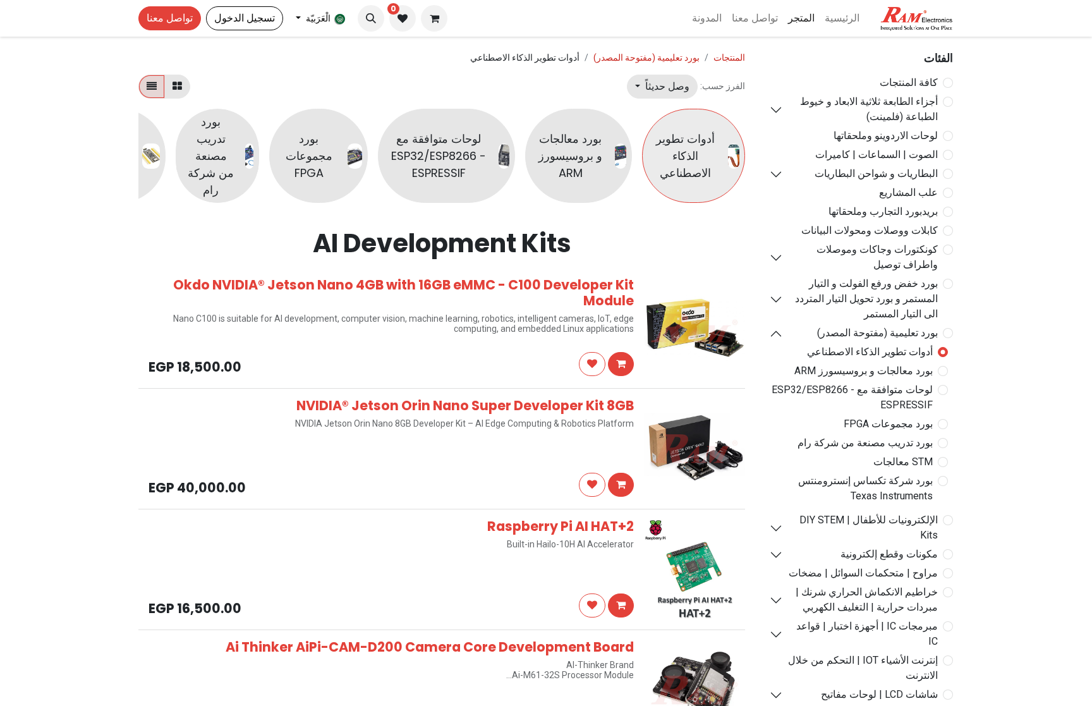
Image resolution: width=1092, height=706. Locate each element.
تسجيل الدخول (244, 18)
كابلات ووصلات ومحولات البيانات (869, 230)
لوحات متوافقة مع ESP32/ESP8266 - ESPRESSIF (852, 397)
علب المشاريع (908, 192)
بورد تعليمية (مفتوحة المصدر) (877, 333)
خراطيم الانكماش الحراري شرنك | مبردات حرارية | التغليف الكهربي (867, 599)
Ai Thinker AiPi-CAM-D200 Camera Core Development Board (430, 647)
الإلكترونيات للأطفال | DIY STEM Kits (868, 527)
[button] (371, 18)
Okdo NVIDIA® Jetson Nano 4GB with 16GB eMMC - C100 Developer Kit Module (403, 293)
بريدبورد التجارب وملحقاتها (883, 211)
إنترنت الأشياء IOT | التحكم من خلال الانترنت (863, 667)
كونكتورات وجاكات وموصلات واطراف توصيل (877, 257)
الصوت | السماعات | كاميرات (876, 155)
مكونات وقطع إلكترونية (889, 554)
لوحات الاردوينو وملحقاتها (886, 136)
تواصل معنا (170, 18)
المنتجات (729, 57)
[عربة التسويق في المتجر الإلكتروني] (434, 18)
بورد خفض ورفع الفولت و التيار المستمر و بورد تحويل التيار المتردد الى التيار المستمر (866, 298)
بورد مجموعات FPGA (888, 424)
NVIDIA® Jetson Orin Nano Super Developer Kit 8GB (465, 405)
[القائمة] (151, 87)
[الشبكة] (177, 87)
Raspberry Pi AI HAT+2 (560, 526)
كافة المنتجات (909, 82)
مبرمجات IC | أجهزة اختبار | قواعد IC (867, 633)
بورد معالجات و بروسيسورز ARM (863, 371)
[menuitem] (842, 18)
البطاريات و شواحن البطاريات (876, 173)
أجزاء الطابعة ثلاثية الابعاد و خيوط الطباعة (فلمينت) (869, 109)
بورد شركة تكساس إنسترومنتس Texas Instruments (865, 488)
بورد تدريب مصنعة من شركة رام (865, 443)
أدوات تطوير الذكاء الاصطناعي (870, 352)
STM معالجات (903, 462)
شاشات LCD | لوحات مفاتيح (879, 694)
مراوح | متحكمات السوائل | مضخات (863, 573)
